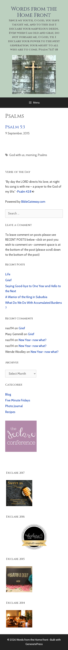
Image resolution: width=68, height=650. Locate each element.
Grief (8, 280)
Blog (8, 394)
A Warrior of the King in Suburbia (26, 297)
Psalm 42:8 (24, 191)
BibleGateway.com (33, 201)
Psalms (42, 155)
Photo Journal (14, 406)
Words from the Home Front (34, 12)
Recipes (10, 412)
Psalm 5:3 (15, 127)
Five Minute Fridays (17, 400)
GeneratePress (34, 644)
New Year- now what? (32, 340)
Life (7, 274)
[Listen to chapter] (33, 191)
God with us (17, 155)
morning (31, 155)
